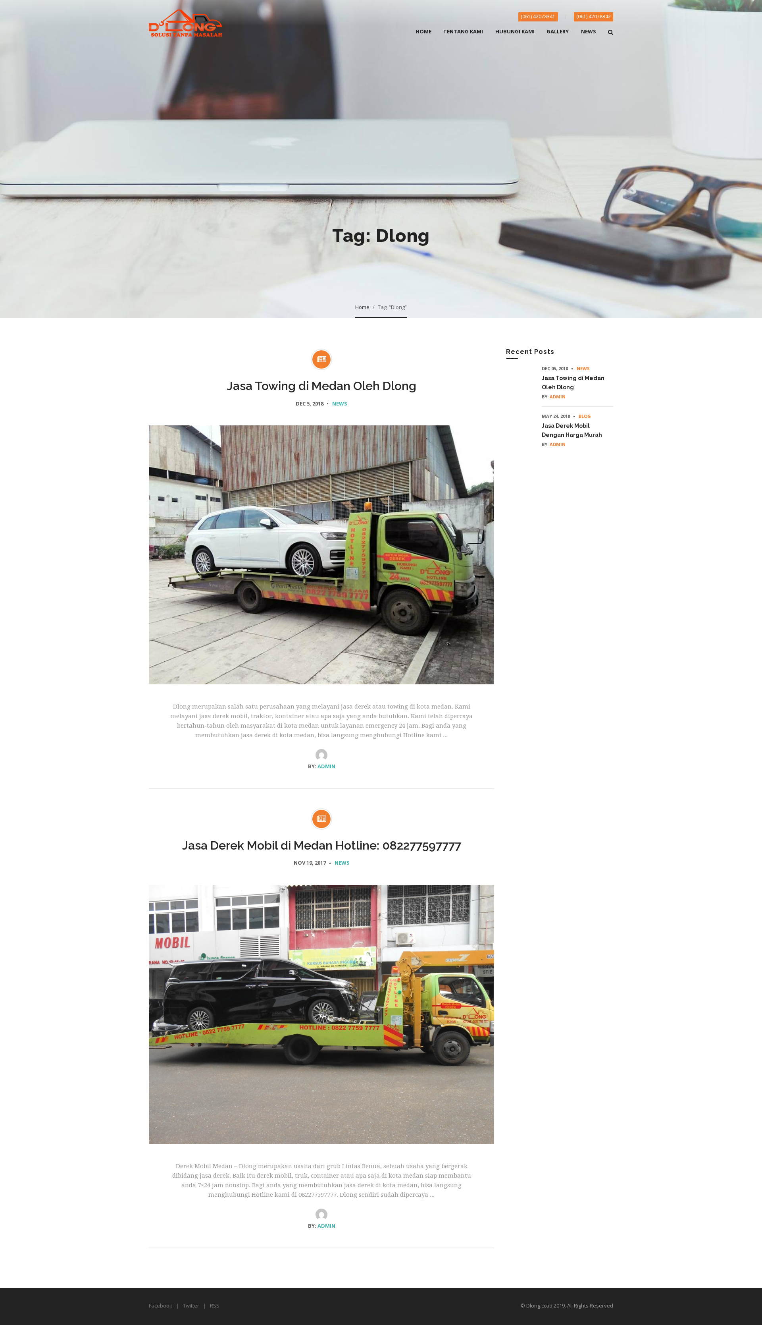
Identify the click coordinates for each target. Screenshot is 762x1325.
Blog (585, 416)
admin (326, 766)
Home (362, 307)
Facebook (160, 1305)
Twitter (191, 1305)
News (339, 403)
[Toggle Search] (610, 37)
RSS (214, 1305)
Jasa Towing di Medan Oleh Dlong (321, 386)
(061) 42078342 (593, 16)
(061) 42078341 (538, 16)
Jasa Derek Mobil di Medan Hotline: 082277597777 (321, 845)
